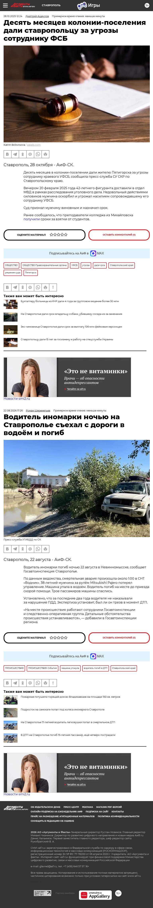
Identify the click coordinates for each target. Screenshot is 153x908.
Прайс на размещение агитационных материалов (63, 816)
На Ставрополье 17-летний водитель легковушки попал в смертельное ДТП (68, 722)
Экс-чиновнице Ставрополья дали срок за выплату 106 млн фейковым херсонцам (71, 326)
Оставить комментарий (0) (119, 235)
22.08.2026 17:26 (13, 410)
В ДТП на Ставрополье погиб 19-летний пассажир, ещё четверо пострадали (68, 734)
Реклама (87, 807)
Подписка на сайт (97, 811)
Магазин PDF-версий (109, 807)
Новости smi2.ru (17, 399)
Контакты (118, 811)
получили (32, 219)
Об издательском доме (45, 807)
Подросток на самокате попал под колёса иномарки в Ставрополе (62, 709)
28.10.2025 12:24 (13, 16)
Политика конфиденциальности (118, 816)
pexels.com (34, 144)
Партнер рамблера (65, 893)
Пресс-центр (71, 807)
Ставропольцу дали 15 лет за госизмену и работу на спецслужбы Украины (67, 339)
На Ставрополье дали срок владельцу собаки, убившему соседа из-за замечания (71, 313)
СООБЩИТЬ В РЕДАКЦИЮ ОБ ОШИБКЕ (52, 821)
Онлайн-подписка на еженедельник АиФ (56, 811)
